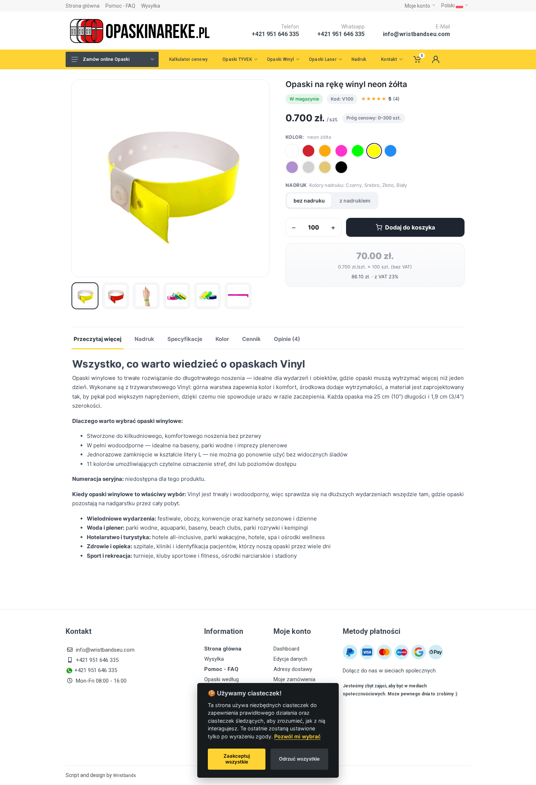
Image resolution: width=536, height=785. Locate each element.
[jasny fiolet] (292, 167)
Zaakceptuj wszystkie (237, 759)
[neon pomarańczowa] (324, 150)
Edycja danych (290, 659)
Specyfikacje (184, 338)
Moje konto (417, 6)
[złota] (324, 167)
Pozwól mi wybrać (297, 736)
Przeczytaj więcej (97, 338)
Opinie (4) (287, 338)
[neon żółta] (374, 151)
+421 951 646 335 (341, 34)
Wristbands (124, 775)
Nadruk (144, 338)
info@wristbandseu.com (416, 34)
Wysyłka (150, 5)
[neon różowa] (341, 150)
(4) (380, 99)
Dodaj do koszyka (410, 227)
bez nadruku (309, 200)
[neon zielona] (357, 150)
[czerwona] (308, 150)
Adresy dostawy (292, 669)
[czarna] (341, 167)
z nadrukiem (354, 200)
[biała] (292, 150)
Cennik (251, 338)
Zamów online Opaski (106, 59)
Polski (448, 5)
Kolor (222, 338)
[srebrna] (308, 167)
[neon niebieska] (390, 150)
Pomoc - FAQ (120, 5)
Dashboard (286, 648)
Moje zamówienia (294, 679)
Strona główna (83, 5)
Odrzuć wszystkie (299, 759)
